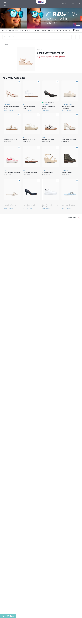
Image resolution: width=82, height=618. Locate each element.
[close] (70, 288)
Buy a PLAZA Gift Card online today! (55, 320)
